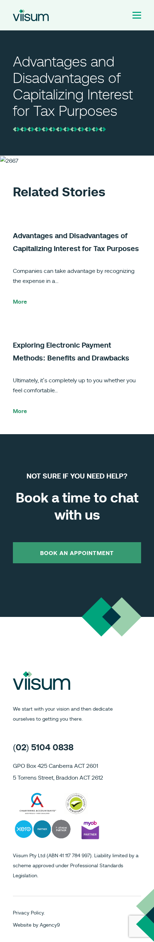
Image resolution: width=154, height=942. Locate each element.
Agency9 (50, 925)
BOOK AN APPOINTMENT (77, 553)
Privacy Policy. (29, 913)
